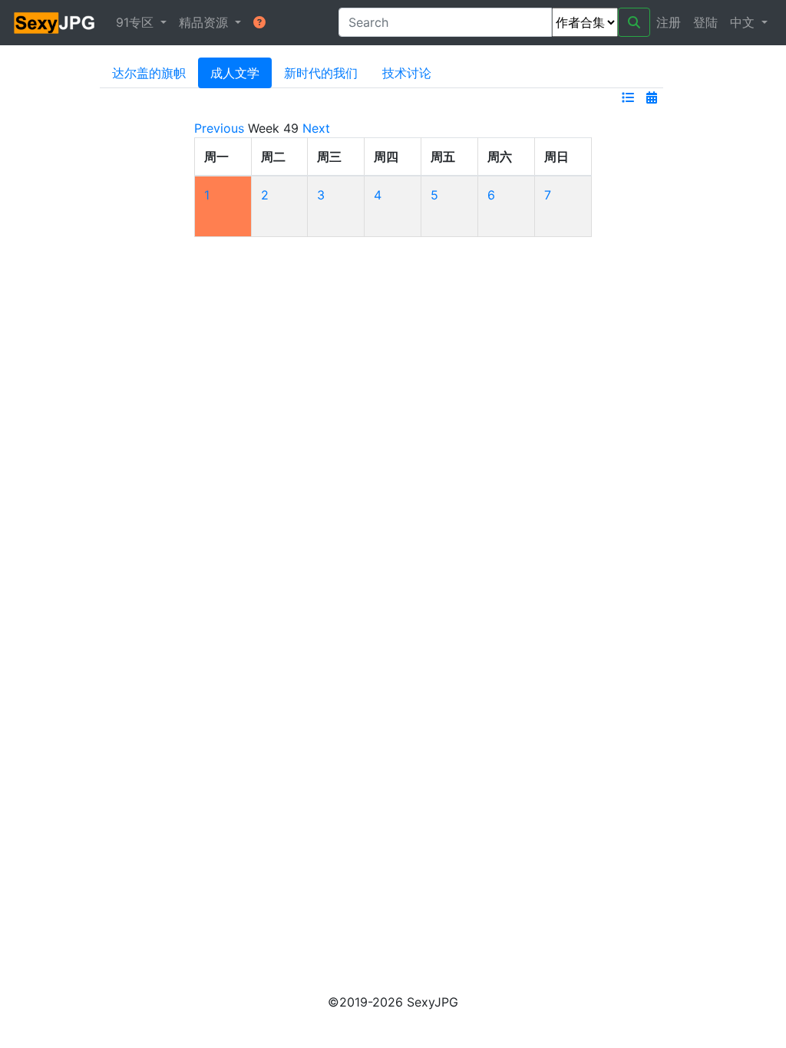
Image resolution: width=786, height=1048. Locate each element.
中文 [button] (744, 22)
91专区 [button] (136, 22)
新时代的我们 (321, 73)
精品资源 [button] (205, 22)
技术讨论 (406, 73)
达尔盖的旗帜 (149, 73)
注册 (668, 22)
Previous (219, 128)
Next (316, 128)
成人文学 (234, 73)
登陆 (705, 22)
